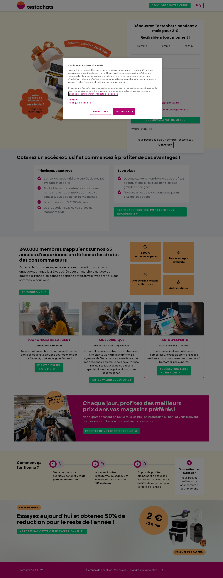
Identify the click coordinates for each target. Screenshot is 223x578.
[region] (112, 89)
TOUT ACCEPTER (123, 111)
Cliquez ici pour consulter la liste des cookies (93, 93)
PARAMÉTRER (100, 111)
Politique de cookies (80, 102)
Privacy (73, 99)
